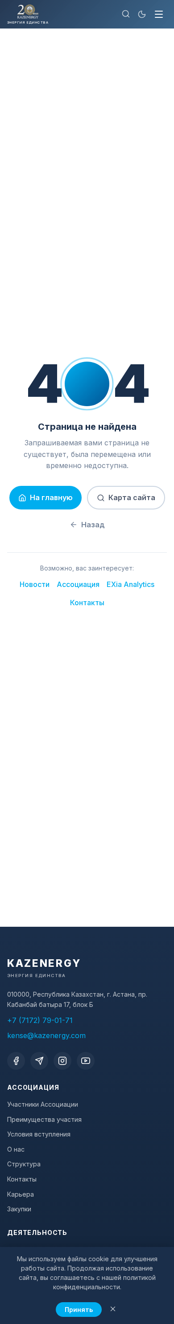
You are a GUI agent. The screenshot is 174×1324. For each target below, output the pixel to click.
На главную (51, 497)
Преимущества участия (44, 1119)
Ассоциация (78, 584)
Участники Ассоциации (42, 1104)
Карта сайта (131, 497)
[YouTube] (86, 1061)
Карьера (20, 1194)
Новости (35, 584)
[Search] (126, 14)
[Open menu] (159, 14)
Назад (93, 524)
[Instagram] (62, 1061)
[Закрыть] (113, 1309)
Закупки (19, 1209)
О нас (16, 1149)
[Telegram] (39, 1061)
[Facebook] (16, 1061)
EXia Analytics (130, 584)
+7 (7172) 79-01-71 (40, 1020)
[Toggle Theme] (142, 14)
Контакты (87, 602)
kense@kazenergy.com (46, 1035)
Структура (24, 1164)
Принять (79, 1309)
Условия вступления (38, 1134)
